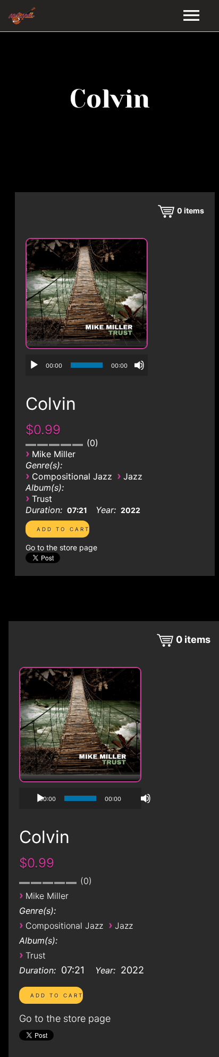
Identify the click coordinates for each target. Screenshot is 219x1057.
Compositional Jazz (72, 476)
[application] (87, 365)
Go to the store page (61, 547)
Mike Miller (53, 454)
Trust (42, 498)
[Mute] (139, 365)
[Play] (34, 365)
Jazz (132, 476)
